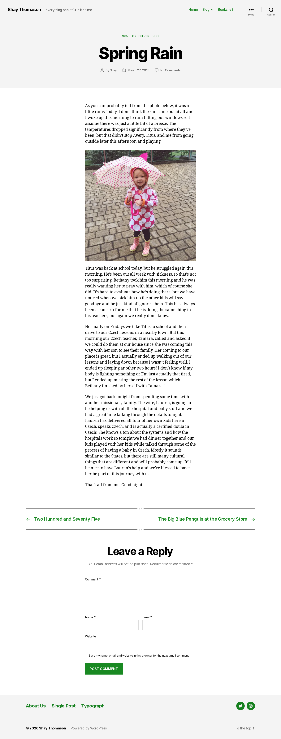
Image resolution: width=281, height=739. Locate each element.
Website (90, 636)
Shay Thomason (24, 9)
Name (90, 617)
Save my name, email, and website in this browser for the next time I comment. (139, 655)
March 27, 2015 (138, 70)
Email (147, 617)
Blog (206, 9)
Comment (93, 579)
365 (125, 36)
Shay (113, 70)
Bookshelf (225, 9)
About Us (36, 706)
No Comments (170, 70)
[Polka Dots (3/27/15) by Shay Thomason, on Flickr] (140, 205)
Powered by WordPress (89, 728)
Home (193, 9)
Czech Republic (145, 36)
